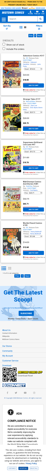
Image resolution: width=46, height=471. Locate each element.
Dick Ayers (34, 107)
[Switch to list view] (21, 27)
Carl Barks (34, 190)
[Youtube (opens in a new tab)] (25, 393)
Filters (39, 25)
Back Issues (33, 318)
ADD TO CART (33, 85)
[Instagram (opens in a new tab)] (34, 393)
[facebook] (7, 393)
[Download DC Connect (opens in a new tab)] (24, 385)
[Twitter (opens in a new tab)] (16, 393)
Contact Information (9, 333)
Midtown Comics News (10, 339)
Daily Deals (21, 318)
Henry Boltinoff (36, 232)
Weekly (11, 318)
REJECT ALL (34, 468)
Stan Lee (34, 105)
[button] (30, 13)
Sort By (7, 25)
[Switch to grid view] (25, 27)
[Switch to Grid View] (9, 268)
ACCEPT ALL (23, 468)
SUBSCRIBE (26, 313)
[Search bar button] (40, 19)
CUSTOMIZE (12, 468)
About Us (6, 330)
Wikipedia (5, 336)
